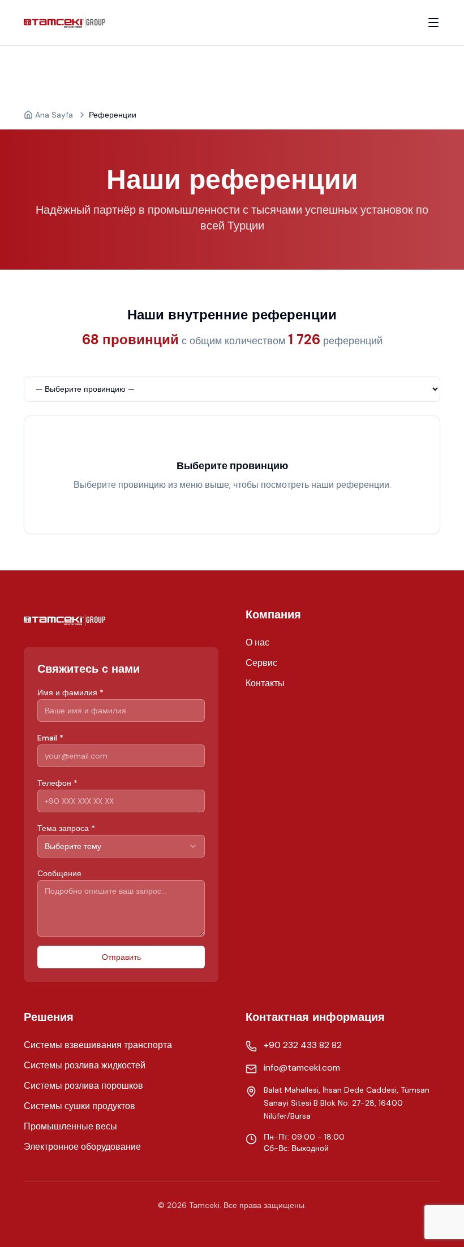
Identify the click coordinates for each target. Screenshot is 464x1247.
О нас (257, 642)
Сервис (261, 663)
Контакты (265, 683)
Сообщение (59, 873)
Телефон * (57, 783)
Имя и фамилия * (70, 692)
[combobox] (121, 846)
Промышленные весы (70, 1126)
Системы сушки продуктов (79, 1106)
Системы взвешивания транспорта (98, 1045)
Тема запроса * (66, 828)
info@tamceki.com (302, 1067)
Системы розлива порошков (83, 1086)
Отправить (121, 957)
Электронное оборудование (82, 1147)
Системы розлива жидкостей (84, 1065)
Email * (50, 738)
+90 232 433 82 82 (303, 1045)
